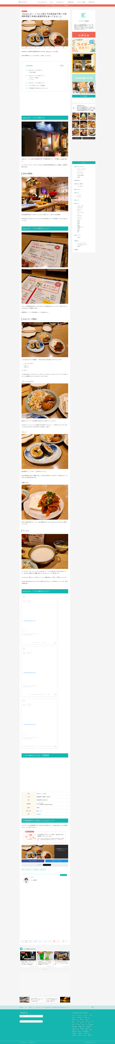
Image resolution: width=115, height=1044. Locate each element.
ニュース (78, 235)
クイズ (77, 200)
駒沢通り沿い (91, 1035)
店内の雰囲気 (33, 72)
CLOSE (61, 65)
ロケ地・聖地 (81, 175)
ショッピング (81, 172)
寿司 (79, 225)
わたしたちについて (42, 2)
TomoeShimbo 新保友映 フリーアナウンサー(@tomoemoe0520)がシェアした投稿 (41, 746)
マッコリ (32, 79)
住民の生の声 (90, 1026)
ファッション (81, 173)
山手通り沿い (89, 1028)
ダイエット (83, 1019)
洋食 (79, 228)
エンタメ (78, 189)
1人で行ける (25, 869)
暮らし (77, 240)
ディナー (75, 1021)
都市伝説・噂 (76, 1035)
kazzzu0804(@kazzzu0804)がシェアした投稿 (39, 694)
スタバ (79, 196)
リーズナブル (86, 1024)
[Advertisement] (45, 103)
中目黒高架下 (44, 869)
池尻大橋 (75, 1031)
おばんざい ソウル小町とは (35, 70)
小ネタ (79, 237)
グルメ (51, 2)
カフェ (77, 192)
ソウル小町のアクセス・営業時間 (37, 85)
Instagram (39, 814)
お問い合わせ (91, 2)
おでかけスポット (60, 2)
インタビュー (81, 186)
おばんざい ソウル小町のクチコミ (37, 82)
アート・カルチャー (82, 169)
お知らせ (78, 180)
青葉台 (81, 1035)
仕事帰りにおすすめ (83, 1026)
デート (80, 1021)
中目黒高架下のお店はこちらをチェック (38, 88)
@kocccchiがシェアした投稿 (39, 642)
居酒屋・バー (24, 11)
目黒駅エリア (76, 1033)
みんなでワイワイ (76, 1019)
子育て (79, 246)
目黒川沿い (80, 1031)
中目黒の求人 (71, 2)
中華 (79, 220)
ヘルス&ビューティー (82, 244)
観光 (77, 249)
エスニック (80, 209)
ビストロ (80, 215)
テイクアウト (31, 869)
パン (79, 213)
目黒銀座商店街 (86, 1031)
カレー (79, 210)
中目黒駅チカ (37, 869)
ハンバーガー (81, 212)
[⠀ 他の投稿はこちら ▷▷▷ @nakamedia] (75, 116)
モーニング (75, 1024)
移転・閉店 (88, 1033)
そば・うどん (81, 205)
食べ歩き (85, 1035)
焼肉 (79, 230)
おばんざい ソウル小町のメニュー (37, 75)
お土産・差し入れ (81, 1017)
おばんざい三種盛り (34, 77)
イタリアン (80, 207)
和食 (79, 222)
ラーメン (80, 218)
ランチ (80, 1024)
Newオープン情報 (81, 2)
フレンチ (80, 217)
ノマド (84, 1021)
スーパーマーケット (82, 243)
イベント (80, 170)
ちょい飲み (88, 1017)
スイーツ (80, 195)
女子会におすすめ (76, 1028)
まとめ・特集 (79, 183)
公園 (79, 177)
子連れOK (82, 1028)
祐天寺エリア (82, 1033)
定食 (79, 223)
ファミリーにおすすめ (90, 1021)
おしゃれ (75, 1017)
